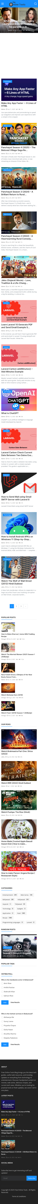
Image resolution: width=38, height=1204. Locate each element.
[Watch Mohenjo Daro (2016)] (8, 688)
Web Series (26, 895)
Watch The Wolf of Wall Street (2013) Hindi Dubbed (16, 582)
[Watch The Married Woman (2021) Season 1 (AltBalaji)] (8, 647)
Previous (3, 20)
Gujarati (7, 904)
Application (8, 913)
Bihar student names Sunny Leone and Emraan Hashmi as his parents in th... (19, 24)
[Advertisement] (19, 55)
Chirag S (3, 639)
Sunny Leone (8, 1021)
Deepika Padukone (10, 1038)
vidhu (3, 587)
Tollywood (20, 904)
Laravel (30, 922)
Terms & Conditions (19, 1196)
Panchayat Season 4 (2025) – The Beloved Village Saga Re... (18, 148)
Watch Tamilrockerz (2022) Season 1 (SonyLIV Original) (17, 951)
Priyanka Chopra (10, 1025)
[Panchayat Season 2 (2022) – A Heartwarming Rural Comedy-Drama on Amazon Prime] (19, 222)
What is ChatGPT (10, 413)
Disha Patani (8, 1030)
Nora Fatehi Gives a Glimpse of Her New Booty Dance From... (16, 676)
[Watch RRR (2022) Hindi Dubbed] (19, 771)
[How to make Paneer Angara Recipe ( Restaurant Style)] (19, 861)
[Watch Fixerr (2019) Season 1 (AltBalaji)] (8, 706)
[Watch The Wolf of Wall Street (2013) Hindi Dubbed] (19, 567)
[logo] (19, 4)
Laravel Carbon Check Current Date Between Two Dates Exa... (17, 454)
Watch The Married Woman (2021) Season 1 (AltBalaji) (18, 655)
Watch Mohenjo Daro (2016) (12, 695)
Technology (8, 909)
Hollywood (23, 900)
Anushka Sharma (10, 1034)
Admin (10, 30)
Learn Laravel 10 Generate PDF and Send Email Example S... (17, 326)
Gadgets (21, 909)
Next (34, 20)
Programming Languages (12, 922)
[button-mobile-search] (35, 4)
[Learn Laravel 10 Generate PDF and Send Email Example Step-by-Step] (19, 311)
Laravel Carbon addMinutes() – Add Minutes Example (17, 370)
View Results (15, 1002)
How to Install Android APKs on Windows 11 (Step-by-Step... (17, 538)
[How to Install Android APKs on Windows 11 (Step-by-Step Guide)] (19, 523)
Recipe (7, 918)
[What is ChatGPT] (19, 400)
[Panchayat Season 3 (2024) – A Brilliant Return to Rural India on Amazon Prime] (19, 178)
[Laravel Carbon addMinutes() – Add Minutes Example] (19, 355)
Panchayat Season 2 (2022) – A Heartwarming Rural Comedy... (17, 237)
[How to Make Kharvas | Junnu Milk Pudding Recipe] (8, 627)
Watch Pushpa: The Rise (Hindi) (15, 812)
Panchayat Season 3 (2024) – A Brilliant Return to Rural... (17, 193)
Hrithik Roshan (9, 987)
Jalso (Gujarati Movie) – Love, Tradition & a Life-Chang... (16, 281)
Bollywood (8, 900)
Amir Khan (7, 983)
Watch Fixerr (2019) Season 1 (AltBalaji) (16, 713)
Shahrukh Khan (9, 991)
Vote (4, 1002)
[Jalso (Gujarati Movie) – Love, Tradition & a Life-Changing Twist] (19, 267)
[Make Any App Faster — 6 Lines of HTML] (19, 90)
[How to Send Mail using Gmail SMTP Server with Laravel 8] (19, 483)
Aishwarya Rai (9, 1017)
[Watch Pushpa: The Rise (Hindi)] (19, 800)
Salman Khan (8, 996)
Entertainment (9, 895)
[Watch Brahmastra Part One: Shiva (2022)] (19, 739)
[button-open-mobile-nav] (2, 4)
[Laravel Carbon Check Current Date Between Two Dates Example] (19, 439)
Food (21, 913)
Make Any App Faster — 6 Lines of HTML (18, 104)
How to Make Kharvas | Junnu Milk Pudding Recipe (18, 635)
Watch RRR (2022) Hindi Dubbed (16, 783)
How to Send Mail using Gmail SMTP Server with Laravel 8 (16, 498)
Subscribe (31, 1178)
